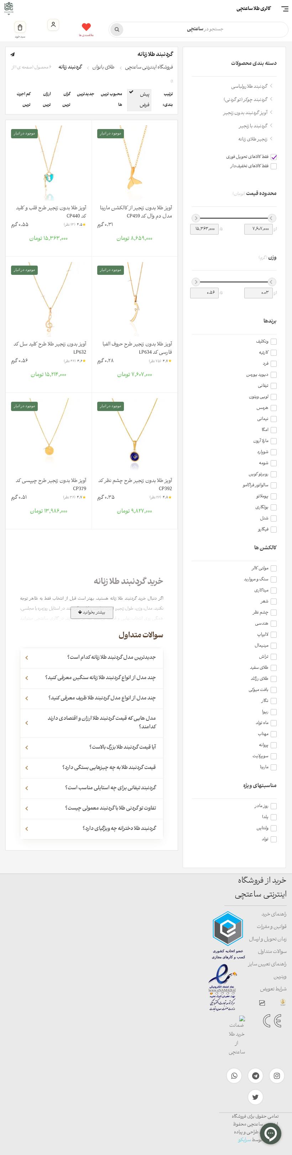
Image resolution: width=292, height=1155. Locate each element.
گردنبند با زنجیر (253, 126)
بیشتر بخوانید (93, 612)
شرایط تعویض (273, 989)
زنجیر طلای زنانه (252, 139)
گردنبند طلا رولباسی (249, 87)
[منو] (284, 8)
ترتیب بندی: (168, 100)
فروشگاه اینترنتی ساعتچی (149, 67)
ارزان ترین (47, 100)
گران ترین (66, 100)
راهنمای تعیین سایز (267, 964)
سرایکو (244, 1140)
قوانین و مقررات (272, 927)
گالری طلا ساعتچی (253, 9)
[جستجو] (116, 29)
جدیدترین (85, 94)
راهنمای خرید (274, 914)
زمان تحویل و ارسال (268, 939)
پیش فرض (145, 100)
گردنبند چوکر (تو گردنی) (245, 100)
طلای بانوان (103, 67)
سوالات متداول (272, 952)
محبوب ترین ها (111, 100)
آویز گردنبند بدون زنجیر (245, 113)
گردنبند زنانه (70, 67)
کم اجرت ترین (24, 100)
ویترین (280, 976)
